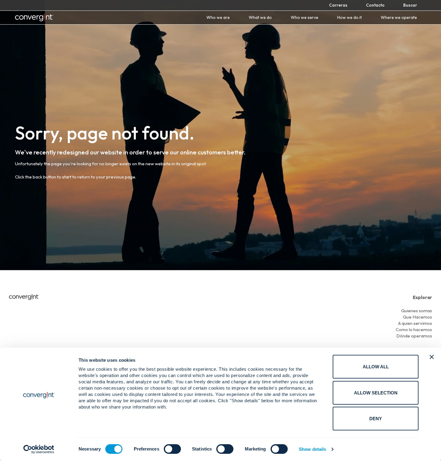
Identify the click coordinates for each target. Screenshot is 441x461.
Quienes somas (416, 310)
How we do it (349, 17)
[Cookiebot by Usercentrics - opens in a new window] (39, 449)
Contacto (375, 5)
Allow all (376, 366)
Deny (375, 418)
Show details (312, 449)
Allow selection (376, 392)
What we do (260, 17)
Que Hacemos (417, 317)
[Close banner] (432, 357)
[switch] (172, 449)
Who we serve (304, 17)
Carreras (338, 5)
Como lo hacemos (414, 329)
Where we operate (399, 17)
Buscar (410, 5)
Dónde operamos (414, 336)
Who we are (218, 17)
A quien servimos (415, 323)
